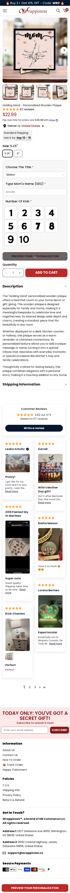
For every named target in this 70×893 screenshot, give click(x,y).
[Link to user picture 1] (17, 463)
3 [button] (35, 687)
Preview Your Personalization (35, 256)
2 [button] (29, 687)
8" (19, 153)
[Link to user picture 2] (9, 656)
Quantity (10, 264)
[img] (13, 444)
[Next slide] (64, 50)
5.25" (8, 153)
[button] (11, 109)
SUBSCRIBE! (59, 730)
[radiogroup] (35, 226)
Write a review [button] (34, 428)
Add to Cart (46, 272)
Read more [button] (11, 491)
